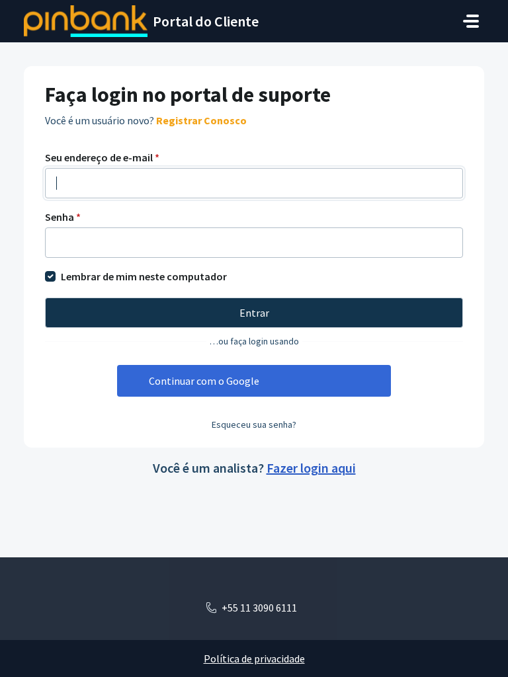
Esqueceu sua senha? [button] (254, 424)
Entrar (254, 312)
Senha (63, 216)
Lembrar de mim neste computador (144, 276)
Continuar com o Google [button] (204, 380)
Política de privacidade (254, 658)
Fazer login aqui (311, 467)
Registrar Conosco (201, 120)
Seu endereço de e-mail (102, 157)
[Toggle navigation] (471, 21)
